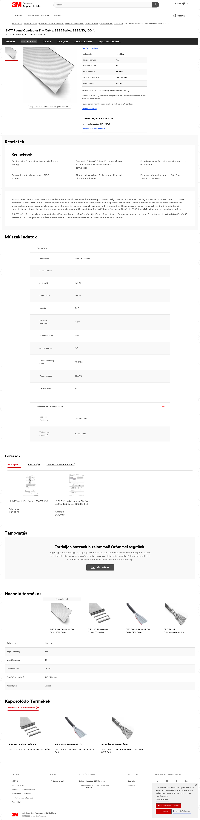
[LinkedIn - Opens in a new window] (157, 781)
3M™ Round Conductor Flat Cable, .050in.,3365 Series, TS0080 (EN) (73, 502)
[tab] (14, 465)
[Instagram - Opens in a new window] (186, 781)
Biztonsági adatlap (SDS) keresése (92, 781)
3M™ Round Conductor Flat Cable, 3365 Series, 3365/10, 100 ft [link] (62, 631)
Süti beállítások (51, 813)
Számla (181, 16)
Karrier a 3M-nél (18, 785)
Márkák (57, 16)
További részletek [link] (89, 109)
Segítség (131, 781)
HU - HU (178, 3)
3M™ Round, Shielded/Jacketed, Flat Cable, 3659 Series (122, 750)
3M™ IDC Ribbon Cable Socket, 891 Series (29, 749)
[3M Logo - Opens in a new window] (27, 4)
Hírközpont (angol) (57, 781)
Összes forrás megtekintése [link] (93, 129)
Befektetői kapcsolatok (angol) (23, 789)
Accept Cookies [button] (163, 811)
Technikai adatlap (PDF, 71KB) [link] (97, 124)
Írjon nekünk (103, 567)
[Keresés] (155, 4)
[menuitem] (10, 41)
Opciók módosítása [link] (90, 48)
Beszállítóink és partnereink (22, 794)
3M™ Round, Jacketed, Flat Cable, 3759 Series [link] (138, 630)
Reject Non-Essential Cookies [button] (168, 806)
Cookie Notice (162, 799)
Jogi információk (27, 813)
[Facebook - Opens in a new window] (177, 781)
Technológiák (17, 802)
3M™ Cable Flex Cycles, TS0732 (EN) (30, 501)
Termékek (17, 16)
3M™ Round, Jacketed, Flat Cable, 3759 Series (74, 750)
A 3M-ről (15, 781)
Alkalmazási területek (38, 16)
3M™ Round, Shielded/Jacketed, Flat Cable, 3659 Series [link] (174, 631)
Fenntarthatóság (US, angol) (22, 798)
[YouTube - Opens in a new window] (167, 781)
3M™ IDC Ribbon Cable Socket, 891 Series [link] (98, 630)
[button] (182, 811)
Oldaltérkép (132, 785)
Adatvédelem (39, 813)
